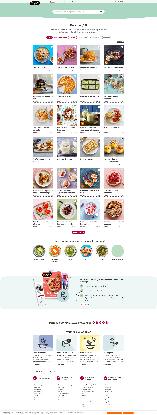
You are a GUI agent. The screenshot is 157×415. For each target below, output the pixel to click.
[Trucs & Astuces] (90, 350)
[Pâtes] (70, 253)
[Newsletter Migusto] (66, 350)
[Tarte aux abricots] (67, 88)
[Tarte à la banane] (90, 151)
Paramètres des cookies (87, 402)
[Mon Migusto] (113, 350)
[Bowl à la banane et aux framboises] (90, 214)
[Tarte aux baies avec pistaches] (114, 182)
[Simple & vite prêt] (39, 253)
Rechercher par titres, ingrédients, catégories (78, 12)
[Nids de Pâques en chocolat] (114, 88)
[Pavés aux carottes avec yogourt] (43, 151)
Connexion (121, 1)
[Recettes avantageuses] (55, 253)
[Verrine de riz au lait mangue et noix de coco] (90, 120)
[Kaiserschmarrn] (43, 58)
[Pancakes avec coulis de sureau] (43, 88)
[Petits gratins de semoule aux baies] (114, 151)
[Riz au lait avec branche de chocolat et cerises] (67, 214)
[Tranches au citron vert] (90, 88)
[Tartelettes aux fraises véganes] (43, 214)
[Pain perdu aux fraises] (114, 120)
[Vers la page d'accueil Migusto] (35, 2)
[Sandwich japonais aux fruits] (90, 182)
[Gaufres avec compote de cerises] (67, 120)
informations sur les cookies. (63, 413)
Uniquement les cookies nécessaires (114, 413)
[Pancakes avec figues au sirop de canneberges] (43, 182)
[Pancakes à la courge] (90, 58)
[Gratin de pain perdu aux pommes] (114, 214)
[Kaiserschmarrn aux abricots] (43, 120)
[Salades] (102, 253)
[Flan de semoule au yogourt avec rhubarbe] (67, 182)
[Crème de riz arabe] (67, 151)
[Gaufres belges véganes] (114, 58)
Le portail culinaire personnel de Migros (43, 371)
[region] (78, 413)
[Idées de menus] (43, 350)
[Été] (86, 253)
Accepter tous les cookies (128, 413)
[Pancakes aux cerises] (67, 58)
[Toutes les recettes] (117, 253)
